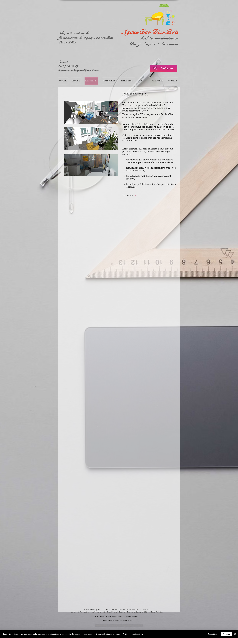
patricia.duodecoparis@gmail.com (78, 70)
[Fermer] (235, 634)
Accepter (226, 634)
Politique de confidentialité (133, 634)
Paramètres (212, 634)
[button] (119, 625)
